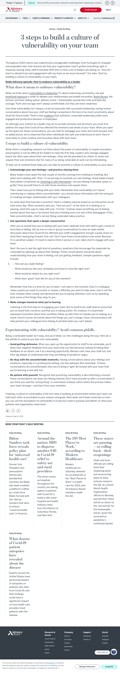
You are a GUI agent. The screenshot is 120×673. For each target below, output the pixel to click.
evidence (49, 116)
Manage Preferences (87, 667)
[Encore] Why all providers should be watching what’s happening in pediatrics (70, 3)
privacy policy (50, 663)
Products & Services (63, 18)
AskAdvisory (107, 18)
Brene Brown (101, 97)
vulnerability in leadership (43, 93)
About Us (82, 18)
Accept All (109, 667)
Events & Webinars (41, 18)
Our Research (12, 18)
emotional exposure (16, 97)
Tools (25, 18)
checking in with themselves (55, 182)
